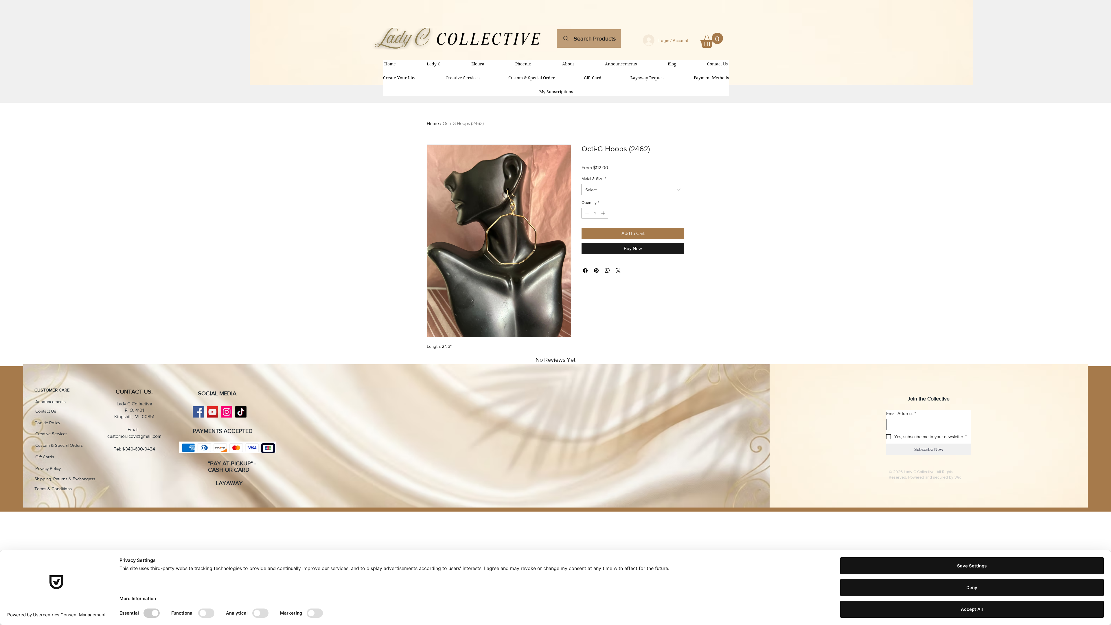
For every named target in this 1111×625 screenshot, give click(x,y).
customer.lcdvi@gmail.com (134, 436)
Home (433, 123)
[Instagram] (226, 412)
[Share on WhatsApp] (607, 270)
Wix (957, 477)
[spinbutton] (595, 213)
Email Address (901, 413)
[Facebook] (198, 412)
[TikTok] (241, 412)
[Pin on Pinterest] (596, 270)
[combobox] (633, 189)
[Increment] (603, 213)
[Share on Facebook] (585, 270)
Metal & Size (594, 178)
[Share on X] (618, 270)
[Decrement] (586, 213)
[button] (711, 40)
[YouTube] (212, 412)
